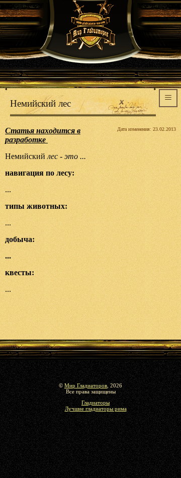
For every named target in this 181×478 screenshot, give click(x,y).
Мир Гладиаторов (85, 385)
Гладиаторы (95, 403)
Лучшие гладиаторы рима (96, 409)
